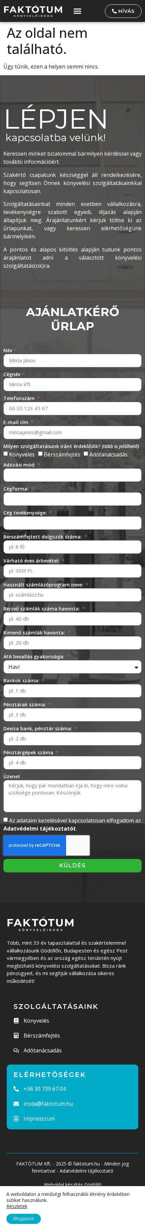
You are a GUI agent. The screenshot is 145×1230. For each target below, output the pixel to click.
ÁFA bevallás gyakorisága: (34, 656)
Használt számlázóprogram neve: (44, 584)
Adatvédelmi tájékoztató (86, 1171)
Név (8, 350)
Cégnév (12, 374)
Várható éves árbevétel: (32, 560)
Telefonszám (19, 398)
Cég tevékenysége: (25, 512)
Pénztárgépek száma (29, 752)
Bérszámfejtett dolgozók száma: (43, 536)
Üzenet (11, 776)
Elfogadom (23, 1219)
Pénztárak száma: (25, 704)
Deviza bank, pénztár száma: (38, 728)
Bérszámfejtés (62, 454)
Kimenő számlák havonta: (34, 632)
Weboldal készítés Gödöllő (72, 1184)
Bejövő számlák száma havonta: (42, 608)
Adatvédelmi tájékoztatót (39, 828)
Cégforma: (16, 489)
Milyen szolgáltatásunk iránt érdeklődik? (71, 446)
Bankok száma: (22, 680)
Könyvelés (22, 454)
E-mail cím (16, 422)
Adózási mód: (20, 465)
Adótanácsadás (108, 454)
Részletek (16, 1206)
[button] (77, 11)
